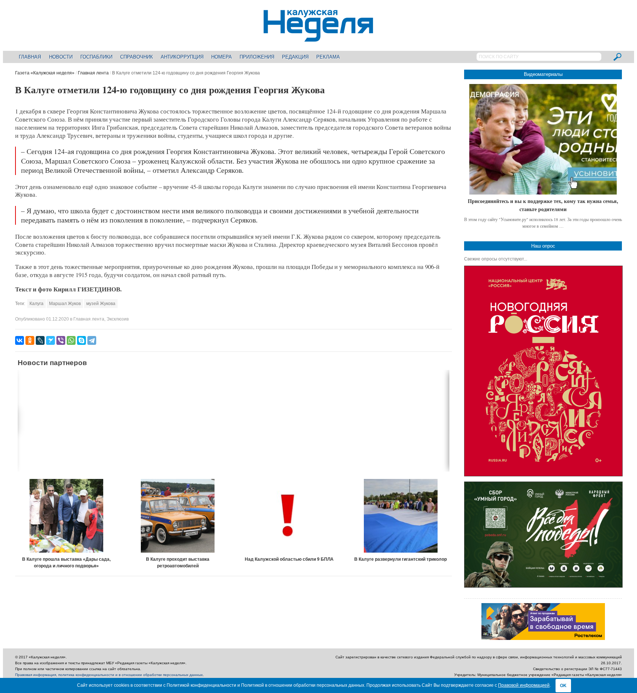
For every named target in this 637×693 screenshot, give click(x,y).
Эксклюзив (118, 319)
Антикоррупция (182, 57)
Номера (221, 57)
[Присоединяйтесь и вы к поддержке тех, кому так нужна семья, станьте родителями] (543, 139)
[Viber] (60, 340)
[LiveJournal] (40, 340)
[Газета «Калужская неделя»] (318, 37)
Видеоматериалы (543, 74)
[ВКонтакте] (19, 340)
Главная (30, 57)
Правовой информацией (524, 685)
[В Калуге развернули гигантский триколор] (400, 516)
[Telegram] (91, 340)
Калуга (36, 303)
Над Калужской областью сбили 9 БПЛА (289, 559)
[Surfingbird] (50, 340)
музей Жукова (100, 303)
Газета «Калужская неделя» (44, 73)
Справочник (136, 57)
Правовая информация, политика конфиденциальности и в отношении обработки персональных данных (109, 675)
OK (563, 685)
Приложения (257, 57)
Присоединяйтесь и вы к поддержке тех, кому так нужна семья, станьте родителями (543, 205)
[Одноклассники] (29, 340)
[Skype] (81, 340)
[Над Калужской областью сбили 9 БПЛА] (289, 516)
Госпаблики (96, 57)
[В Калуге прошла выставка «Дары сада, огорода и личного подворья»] (66, 516)
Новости (61, 57)
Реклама (328, 57)
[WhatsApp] (71, 340)
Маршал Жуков (65, 303)
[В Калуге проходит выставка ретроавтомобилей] (177, 516)
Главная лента (93, 73)
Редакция (295, 57)
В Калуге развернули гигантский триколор (400, 559)
